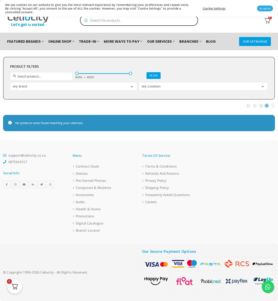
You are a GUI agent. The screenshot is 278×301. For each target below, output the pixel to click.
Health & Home (88, 209)
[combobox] (73, 86)
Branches (188, 41)
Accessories (85, 195)
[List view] (273, 106)
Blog (211, 41)
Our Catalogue (255, 41)
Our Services (159, 41)
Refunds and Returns (162, 173)
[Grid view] (248, 106)
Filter (154, 75)
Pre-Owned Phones (91, 180)
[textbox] (74, 86)
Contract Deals (87, 166)
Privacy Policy (155, 180)
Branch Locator (88, 230)
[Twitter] (41, 184)
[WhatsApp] (50, 184)
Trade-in (87, 41)
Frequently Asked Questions (167, 195)
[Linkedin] (33, 184)
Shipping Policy (157, 187)
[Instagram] (15, 184)
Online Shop (59, 41)
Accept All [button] (264, 8)
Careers (151, 202)
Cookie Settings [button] (214, 8)
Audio (80, 202)
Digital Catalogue (89, 223)
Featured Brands (24, 41)
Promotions (85, 216)
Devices (82, 173)
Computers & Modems (93, 187)
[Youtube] (24, 184)
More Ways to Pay (121, 41)
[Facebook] (6, 184)
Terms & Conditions (161, 166)
